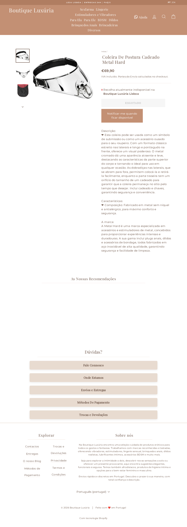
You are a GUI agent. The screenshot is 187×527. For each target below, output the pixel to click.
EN (173, 2)
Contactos (32, 446)
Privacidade (58, 460)
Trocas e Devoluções (93, 415)
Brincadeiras (108, 25)
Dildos (113, 20)
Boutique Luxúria (31, 10)
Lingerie (102, 9)
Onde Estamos (94, 377)
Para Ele (90, 20)
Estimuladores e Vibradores (95, 15)
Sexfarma (87, 9)
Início (103, 51)
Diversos (94, 30)
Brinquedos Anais (84, 25)
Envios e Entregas (93, 390)
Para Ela (76, 20)
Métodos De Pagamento (93, 402)
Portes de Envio (128, 76)
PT (169, 2)
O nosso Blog (32, 461)
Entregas (32, 453)
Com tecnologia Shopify (93, 518)
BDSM (102, 20)
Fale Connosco (93, 365)
